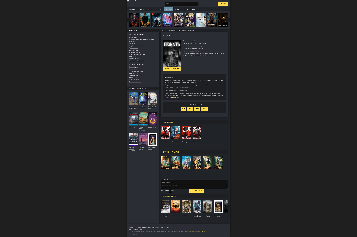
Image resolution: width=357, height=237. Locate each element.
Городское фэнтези (204, 46)
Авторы (169, 9)
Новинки (159, 9)
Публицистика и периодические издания (141, 39)
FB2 (183, 108)
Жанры (177, 9)
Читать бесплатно (172, 68)
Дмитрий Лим (202, 43)
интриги (217, 53)
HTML (204, 108)
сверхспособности (195, 53)
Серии (186, 9)
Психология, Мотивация (136, 61)
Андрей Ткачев (192, 43)
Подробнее (176, 97)
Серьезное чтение (134, 52)
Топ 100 (141, 9)
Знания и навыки (134, 50)
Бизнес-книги (133, 56)
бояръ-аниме (187, 55)
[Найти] (196, 4)
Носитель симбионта (194, 48)
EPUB (190, 108)
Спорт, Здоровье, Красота (137, 54)
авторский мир (196, 55)
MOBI (197, 108)
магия (222, 53)
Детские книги (133, 48)
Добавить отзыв (196, 190)
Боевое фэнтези (193, 46)
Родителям (132, 43)
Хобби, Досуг (133, 37)
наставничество (206, 55)
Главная (132, 9)
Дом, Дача (132, 41)
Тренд (150, 9)
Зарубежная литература (136, 46)
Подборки (196, 9)
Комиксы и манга (134, 58)
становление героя (208, 53)
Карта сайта (133, 234)
